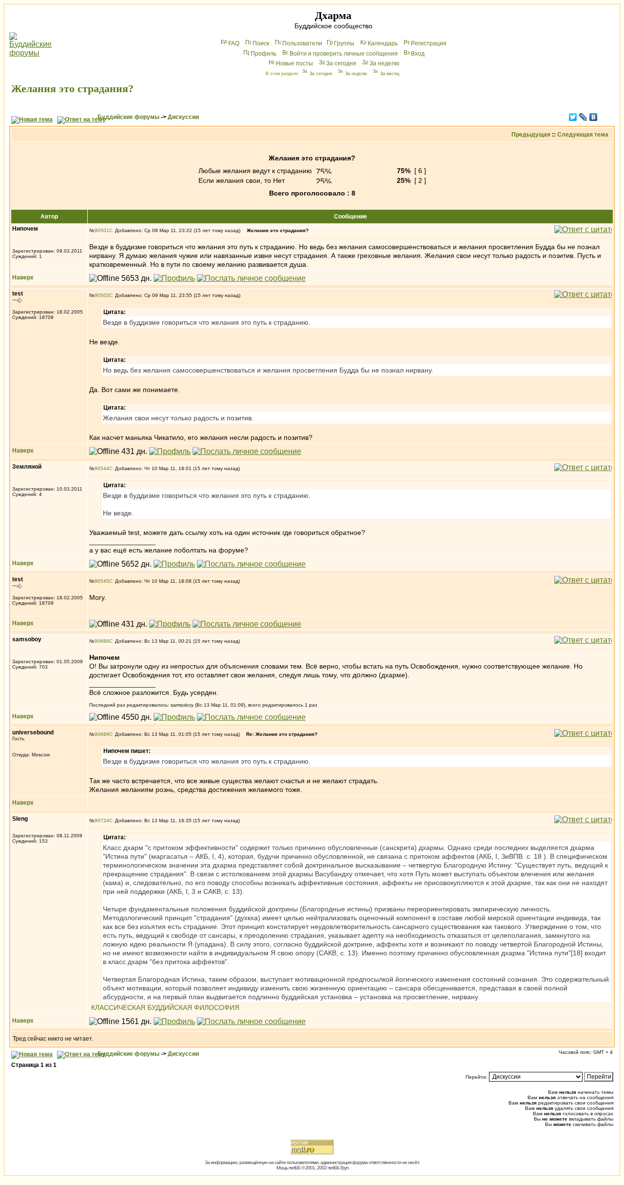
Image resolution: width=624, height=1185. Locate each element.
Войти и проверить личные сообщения (344, 53)
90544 (102, 468)
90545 (102, 581)
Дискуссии (183, 117)
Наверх (23, 277)
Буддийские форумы (128, 117)
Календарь (383, 43)
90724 (102, 820)
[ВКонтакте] (593, 117)
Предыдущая (530, 134)
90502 (102, 295)
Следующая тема (582, 134)
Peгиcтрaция (429, 43)
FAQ (233, 43)
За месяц (389, 73)
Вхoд (418, 53)
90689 (102, 734)
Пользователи (302, 43)
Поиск (261, 43)
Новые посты (294, 63)
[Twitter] (573, 117)
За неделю (384, 63)
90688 (102, 641)
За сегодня (341, 63)
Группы (344, 43)
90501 (102, 230)
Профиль (263, 53)
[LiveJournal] (583, 117)
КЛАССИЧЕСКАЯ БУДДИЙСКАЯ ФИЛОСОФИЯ (165, 1007)
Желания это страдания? (72, 88)
